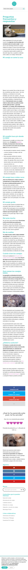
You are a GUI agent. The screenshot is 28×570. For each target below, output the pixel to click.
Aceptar (4, 567)
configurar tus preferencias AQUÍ (9, 564)
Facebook (11, 374)
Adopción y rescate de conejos (10, 507)
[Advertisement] (14, 74)
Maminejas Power (7, 509)
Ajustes (11, 567)
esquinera (19, 142)
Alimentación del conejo (9, 500)
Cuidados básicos (7, 502)
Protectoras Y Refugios (8, 518)
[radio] (7, 423)
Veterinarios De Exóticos (9, 515)
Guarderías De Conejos (8, 520)
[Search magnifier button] (23, 490)
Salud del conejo (7, 498)
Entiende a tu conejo (8, 505)
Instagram (17, 374)
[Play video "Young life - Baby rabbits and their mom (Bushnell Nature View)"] (14, 301)
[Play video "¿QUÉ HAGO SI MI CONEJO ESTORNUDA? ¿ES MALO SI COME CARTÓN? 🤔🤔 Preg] (14, 31)
